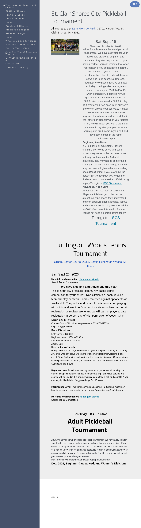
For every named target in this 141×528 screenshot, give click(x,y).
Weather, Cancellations (20, 44)
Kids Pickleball (15, 18)
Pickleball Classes (17, 26)
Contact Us (13, 63)
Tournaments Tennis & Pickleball (21, 6)
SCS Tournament (112, 181)
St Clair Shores (15, 11)
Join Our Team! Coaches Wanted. (21, 53)
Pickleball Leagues (18, 30)
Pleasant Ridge (15, 33)
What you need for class (21, 41)
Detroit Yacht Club (17, 48)
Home (9, 22)
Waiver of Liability (17, 67)
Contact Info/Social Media (21, 59)
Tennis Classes (15, 15)
